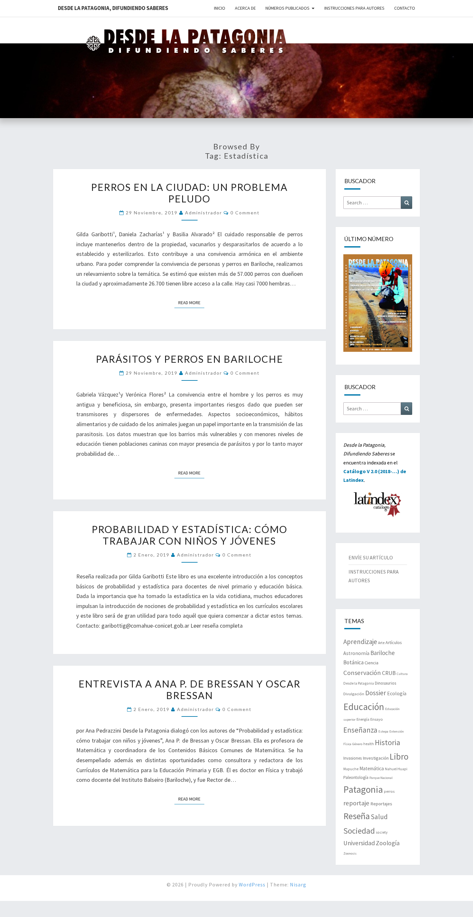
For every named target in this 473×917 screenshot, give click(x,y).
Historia (387, 742)
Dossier (375, 692)
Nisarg (298, 884)
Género (357, 744)
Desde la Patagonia (358, 683)
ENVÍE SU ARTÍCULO (370, 557)
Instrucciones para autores (354, 8)
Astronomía (356, 653)
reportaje (356, 803)
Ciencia (371, 663)
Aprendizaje (360, 641)
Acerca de (245, 8)
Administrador (203, 212)
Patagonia (363, 789)
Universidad (359, 843)
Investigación (376, 758)
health (368, 744)
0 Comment (245, 212)
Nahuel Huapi (396, 769)
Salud (379, 816)
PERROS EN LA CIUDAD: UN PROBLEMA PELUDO (189, 192)
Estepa (383, 731)
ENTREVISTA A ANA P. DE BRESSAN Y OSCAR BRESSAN (190, 689)
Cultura (402, 674)
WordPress (252, 884)
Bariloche (382, 653)
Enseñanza (360, 730)
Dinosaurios (385, 683)
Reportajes (381, 804)
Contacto (404, 8)
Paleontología (355, 777)
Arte (381, 643)
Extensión (396, 731)
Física (347, 744)
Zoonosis (350, 853)
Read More (191, 302)
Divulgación (353, 693)
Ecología (396, 693)
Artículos (393, 642)
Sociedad (359, 831)
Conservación (362, 673)
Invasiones (352, 758)
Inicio (219, 8)
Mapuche (350, 769)
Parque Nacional (381, 778)
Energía (363, 719)
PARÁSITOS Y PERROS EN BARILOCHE (189, 359)
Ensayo (376, 719)
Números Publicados (287, 8)
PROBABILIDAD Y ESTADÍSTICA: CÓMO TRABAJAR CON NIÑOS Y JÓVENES (189, 535)
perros (389, 791)
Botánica (353, 662)
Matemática (371, 768)
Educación (363, 707)
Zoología (388, 843)
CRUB (389, 673)
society (381, 832)
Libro (399, 756)
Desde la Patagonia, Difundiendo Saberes (113, 8)
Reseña (356, 816)
